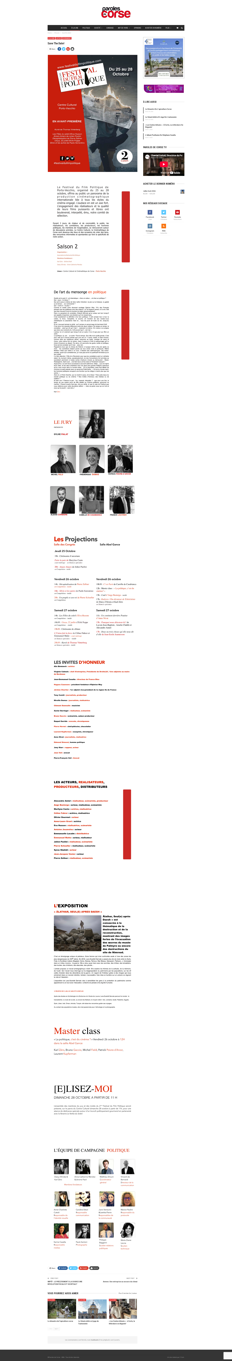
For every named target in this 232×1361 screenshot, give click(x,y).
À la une (74, 28)
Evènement (67, 38)
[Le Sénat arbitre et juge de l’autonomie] (92, 1309)
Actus (59, 38)
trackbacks (95, 1340)
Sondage (110, 28)
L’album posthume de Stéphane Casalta (160, 135)
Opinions (137, 28)
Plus (168, 28)
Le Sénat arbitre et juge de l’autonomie (161, 117)
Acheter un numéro (153, 28)
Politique (86, 28)
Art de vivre (123, 28)
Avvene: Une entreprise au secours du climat (120, 1282)
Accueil (64, 28)
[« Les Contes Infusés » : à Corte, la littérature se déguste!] (123, 1309)
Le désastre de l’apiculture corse (158, 109)
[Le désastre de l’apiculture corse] (62, 1309)
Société (97, 28)
